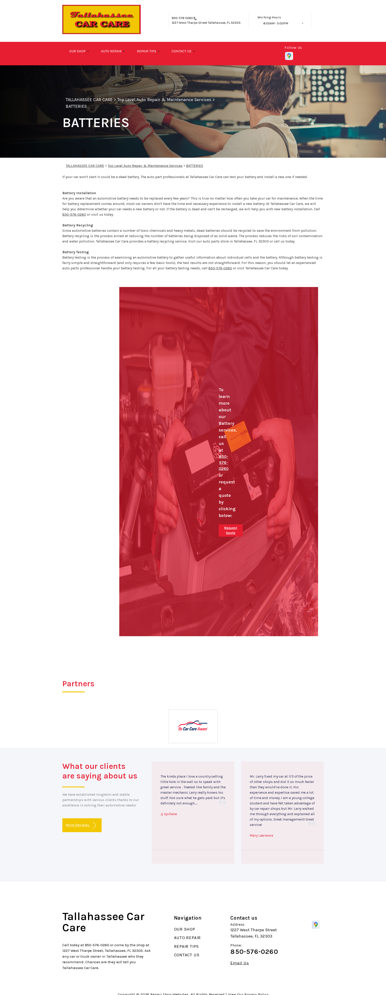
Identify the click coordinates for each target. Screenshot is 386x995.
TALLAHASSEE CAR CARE (89, 99)
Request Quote (230, 530)
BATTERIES (76, 106)
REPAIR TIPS (146, 51)
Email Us (239, 963)
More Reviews (78, 825)
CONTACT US (181, 51)
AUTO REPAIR (111, 51)
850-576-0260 (182, 18)
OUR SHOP (77, 51)
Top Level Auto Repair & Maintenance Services (164, 99)
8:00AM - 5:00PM (275, 23)
